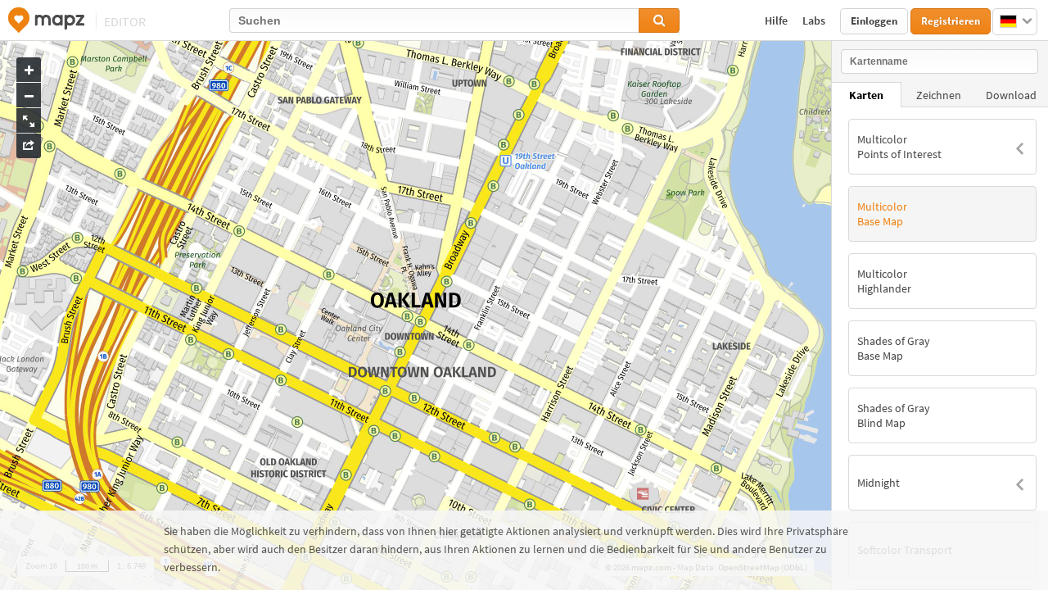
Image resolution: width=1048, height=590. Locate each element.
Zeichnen (938, 95)
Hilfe (777, 20)
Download (1011, 95)
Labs (815, 20)
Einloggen (874, 21)
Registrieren (950, 21)
